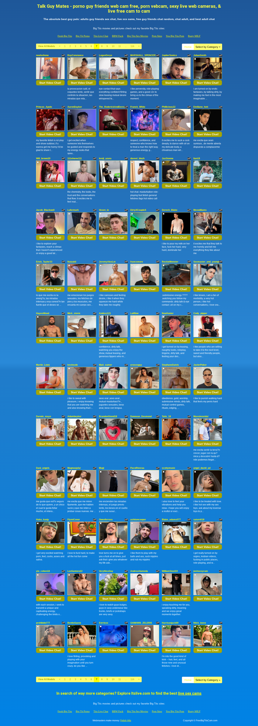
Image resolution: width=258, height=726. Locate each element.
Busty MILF (194, 36)
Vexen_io (104, 210)
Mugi (101, 468)
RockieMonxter (170, 261)
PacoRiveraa (137, 468)
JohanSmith (199, 55)
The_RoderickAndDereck (112, 107)
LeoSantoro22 (75, 571)
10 (113, 46)
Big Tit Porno (83, 36)
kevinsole (72, 365)
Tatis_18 (166, 416)
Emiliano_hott (200, 107)
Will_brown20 (43, 158)
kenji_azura (105, 158)
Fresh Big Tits (65, 36)
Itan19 (196, 158)
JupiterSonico (169, 55)
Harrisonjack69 (170, 623)
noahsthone (42, 55)
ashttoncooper (138, 519)
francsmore (136, 261)
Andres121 (105, 313)
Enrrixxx (103, 623)
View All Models (46, 46)
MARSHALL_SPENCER (143, 55)
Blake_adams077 (171, 519)
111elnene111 (74, 158)
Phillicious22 (168, 107)
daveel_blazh (137, 158)
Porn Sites (157, 36)
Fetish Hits (125, 720)
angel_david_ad (201, 468)
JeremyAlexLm (107, 261)
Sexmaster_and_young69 (207, 261)
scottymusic (168, 468)
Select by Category (207, 46)
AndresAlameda (139, 571)
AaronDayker (74, 107)
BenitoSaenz (74, 623)
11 (119, 46)
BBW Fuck (117, 36)
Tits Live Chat (100, 36)
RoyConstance (75, 55)
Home (188, 46)
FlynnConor (73, 519)
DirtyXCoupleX (138, 210)
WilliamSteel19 (170, 571)
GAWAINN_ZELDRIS (141, 623)
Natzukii (71, 261)
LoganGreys (105, 55)
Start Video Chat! (50, 82)
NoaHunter (168, 313)
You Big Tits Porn (175, 36)
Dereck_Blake (169, 210)
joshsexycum (200, 571)
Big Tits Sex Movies (137, 36)
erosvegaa (136, 365)
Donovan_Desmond (141, 416)
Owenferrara (106, 519)
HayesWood (42, 313)
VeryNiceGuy (106, 571)
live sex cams (190, 693)
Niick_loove (199, 623)
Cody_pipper (200, 313)
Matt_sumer (105, 365)
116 (132, 46)
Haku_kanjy (42, 519)
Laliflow (134, 313)
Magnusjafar (74, 468)
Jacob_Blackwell (45, 210)
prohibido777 (43, 623)
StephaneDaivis (170, 365)
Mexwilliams (200, 210)
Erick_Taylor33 (44, 261)
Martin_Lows (43, 365)
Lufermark (73, 210)
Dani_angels (42, 468)
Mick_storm (73, 313)
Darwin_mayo (43, 416)
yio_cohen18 (43, 571)
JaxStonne (167, 158)
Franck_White (137, 107)
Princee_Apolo (44, 107)
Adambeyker (74, 416)
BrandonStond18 (108, 416)
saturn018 (198, 519)
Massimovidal (200, 416)
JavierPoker (200, 365)
